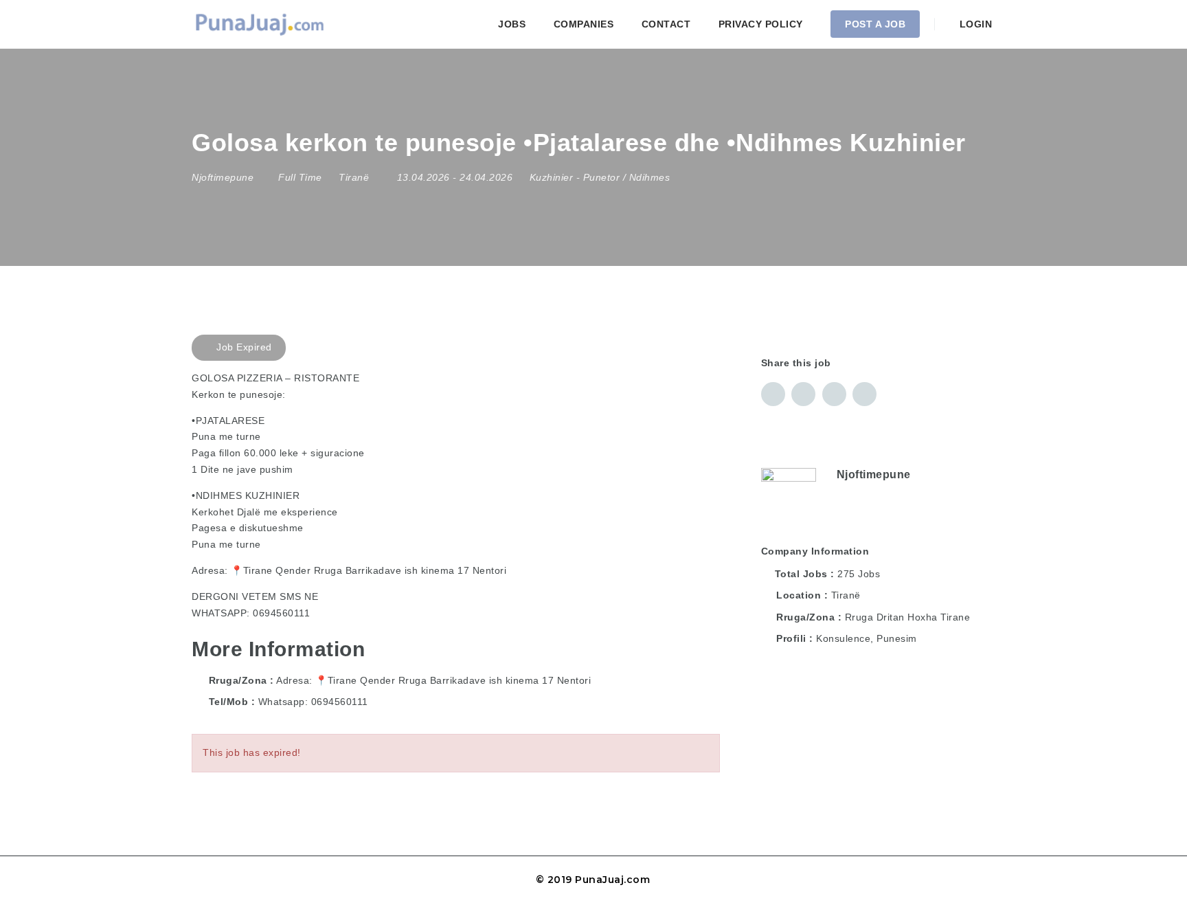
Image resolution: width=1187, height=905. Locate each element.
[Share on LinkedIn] (803, 394)
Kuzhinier (552, 177)
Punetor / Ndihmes (626, 177)
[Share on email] (834, 394)
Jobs (511, 24)
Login (974, 24)
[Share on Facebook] (773, 394)
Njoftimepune (874, 474)
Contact (666, 24)
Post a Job (875, 24)
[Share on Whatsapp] (864, 394)
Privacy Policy (761, 24)
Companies (584, 24)
